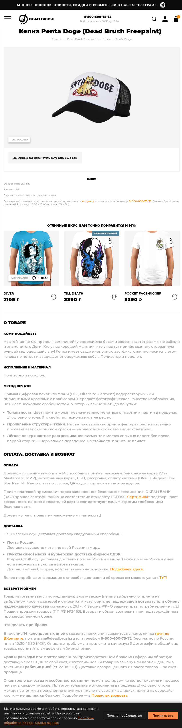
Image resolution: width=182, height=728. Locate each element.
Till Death (73, 293)
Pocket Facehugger (143, 293)
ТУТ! (163, 577)
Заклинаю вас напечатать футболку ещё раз (45, 157)
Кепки (106, 39)
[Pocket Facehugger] (152, 258)
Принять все (163, 715)
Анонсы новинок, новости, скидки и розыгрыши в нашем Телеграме (87, 5)
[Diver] (31, 258)
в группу (88, 201)
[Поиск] (154, 18)
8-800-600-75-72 (97, 17)
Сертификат (138, 496)
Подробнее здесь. (127, 569)
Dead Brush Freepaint (82, 39)
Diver (9, 293)
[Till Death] (91, 258)
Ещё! (43, 277)
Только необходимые (124, 715)
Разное (57, 39)
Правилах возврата (109, 695)
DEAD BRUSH (42, 18)
